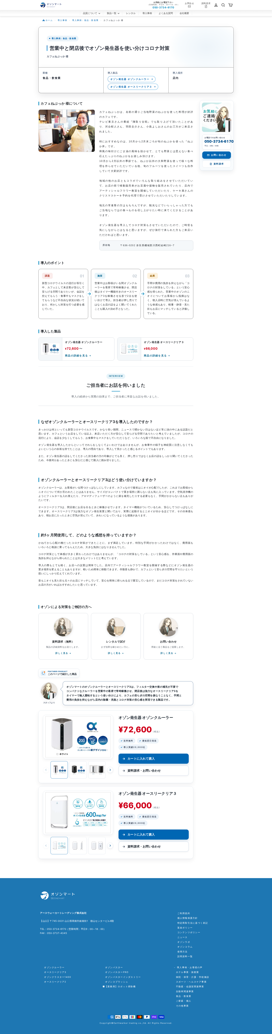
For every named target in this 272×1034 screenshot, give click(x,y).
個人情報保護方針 (187, 918)
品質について (90, 13)
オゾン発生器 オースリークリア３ (131, 86)
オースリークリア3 (54, 972)
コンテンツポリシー (188, 932)
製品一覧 (112, 13)
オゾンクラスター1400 (56, 977)
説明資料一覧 (185, 956)
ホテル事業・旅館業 (186, 972)
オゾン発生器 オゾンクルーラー (129, 79)
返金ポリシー (185, 927)
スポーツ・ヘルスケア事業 (190, 981)
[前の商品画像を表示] (46, 770)
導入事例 (147, 13)
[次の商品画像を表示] (110, 770)
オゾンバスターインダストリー (122, 977)
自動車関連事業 (183, 991)
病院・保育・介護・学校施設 (191, 977)
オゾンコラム (185, 946)
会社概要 (184, 13)
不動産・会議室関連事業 (188, 986)
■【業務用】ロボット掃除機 (119, 986)
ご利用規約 (183, 913)
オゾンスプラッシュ (115, 981)
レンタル (131, 13)
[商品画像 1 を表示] (59, 770)
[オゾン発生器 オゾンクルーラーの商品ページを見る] (78, 737)
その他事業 (181, 1005)
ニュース (182, 937)
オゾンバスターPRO (116, 972)
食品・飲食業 (182, 996)
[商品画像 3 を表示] (97, 770)
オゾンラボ (183, 942)
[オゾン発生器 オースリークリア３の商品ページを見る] (78, 813)
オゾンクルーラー (53, 967)
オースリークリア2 (54, 981)
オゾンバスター (113, 967)
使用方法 (182, 951)
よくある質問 (166, 13)
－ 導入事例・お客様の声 (188, 967)
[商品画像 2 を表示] (78, 770)
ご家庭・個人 (182, 1000)
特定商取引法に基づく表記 (192, 922)
